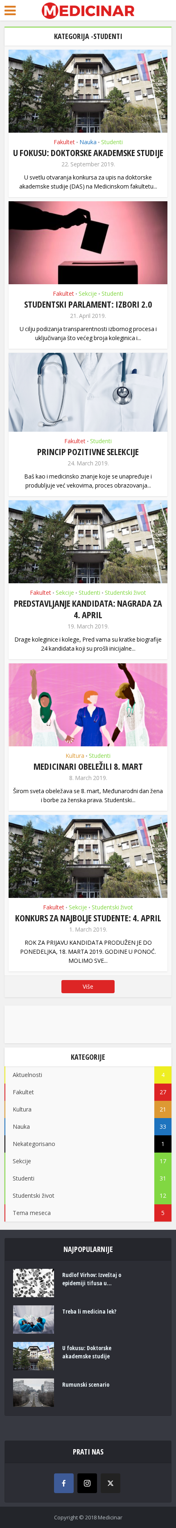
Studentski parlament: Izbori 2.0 (88, 304)
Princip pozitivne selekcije (88, 451)
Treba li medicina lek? (89, 1311)
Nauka (88, 142)
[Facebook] (64, 1483)
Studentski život (125, 592)
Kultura (74, 755)
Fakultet (64, 142)
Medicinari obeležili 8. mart (88, 766)
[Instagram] (87, 1483)
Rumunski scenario (85, 1384)
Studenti (112, 142)
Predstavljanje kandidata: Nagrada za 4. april (88, 609)
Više (88, 986)
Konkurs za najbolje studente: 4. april (88, 917)
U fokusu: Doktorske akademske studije (88, 152)
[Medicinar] (88, 10)
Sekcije (88, 293)
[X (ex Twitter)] (110, 1483)
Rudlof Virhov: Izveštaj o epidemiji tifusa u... (91, 1279)
